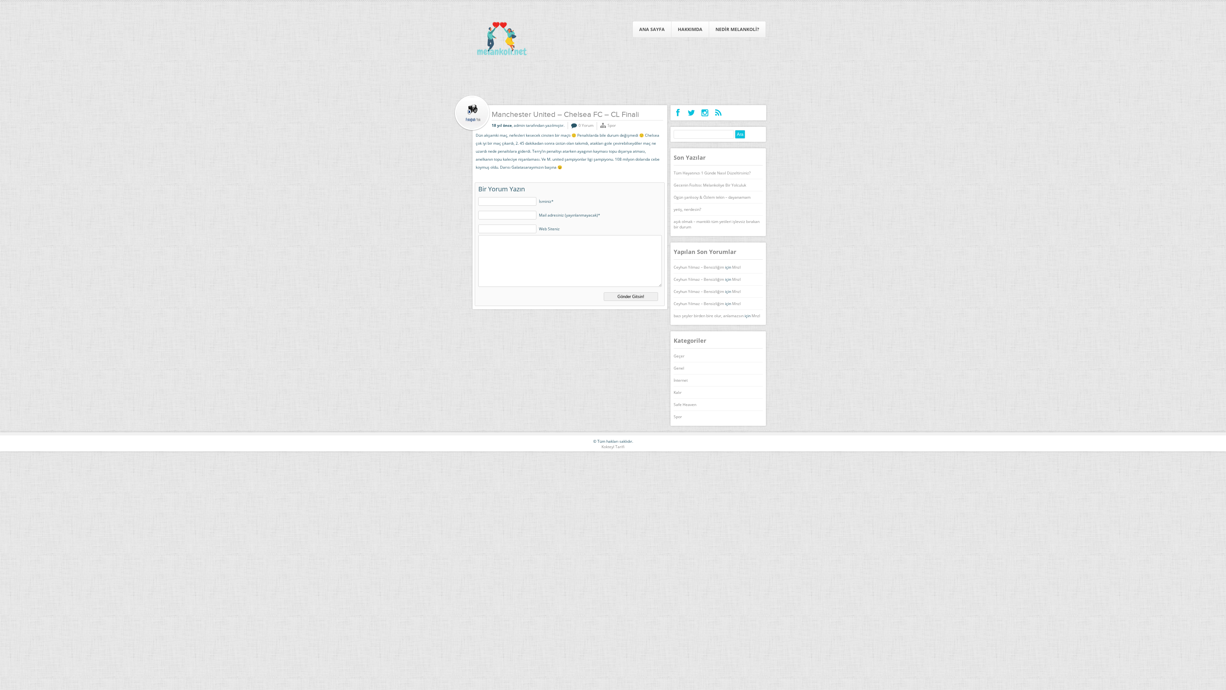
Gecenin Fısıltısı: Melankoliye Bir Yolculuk (710, 185)
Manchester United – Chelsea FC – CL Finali (565, 115)
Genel (679, 368)
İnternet (681, 380)
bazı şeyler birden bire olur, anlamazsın (709, 315)
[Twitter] (691, 113)
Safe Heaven (685, 404)
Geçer (679, 356)
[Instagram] (705, 113)
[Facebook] (678, 113)
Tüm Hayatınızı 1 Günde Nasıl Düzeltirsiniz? (712, 173)
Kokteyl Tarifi (613, 446)
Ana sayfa (652, 29)
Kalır (678, 392)
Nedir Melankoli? (737, 29)
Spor (612, 125)
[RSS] (718, 113)
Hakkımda (690, 29)
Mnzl (736, 267)
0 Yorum (586, 125)
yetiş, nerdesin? (687, 209)
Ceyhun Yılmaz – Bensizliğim (699, 267)
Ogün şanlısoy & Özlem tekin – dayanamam (712, 197)
